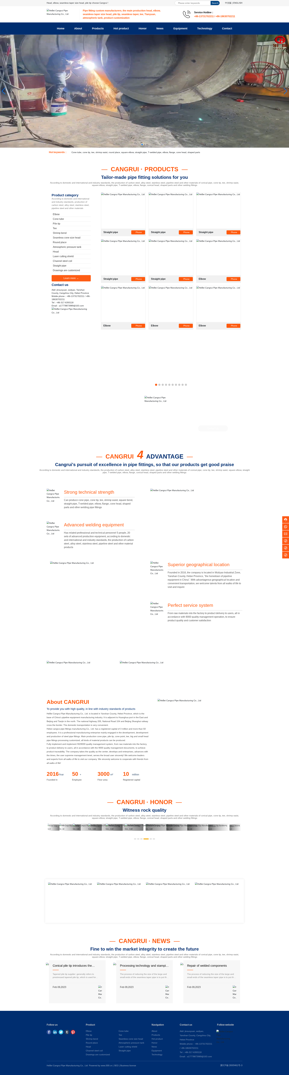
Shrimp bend (92, 1039)
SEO (116, 1065)
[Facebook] (49, 1032)
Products (156, 1035)
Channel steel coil (94, 1050)
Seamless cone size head (131, 1039)
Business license (128, 1065)
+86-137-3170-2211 (213, 415)
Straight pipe (110, 232)
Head (88, 1046)
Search (215, 3)
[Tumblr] (67, 1032)
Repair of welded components (207, 965)
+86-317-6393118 (64, 302)
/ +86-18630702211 (224, 16)
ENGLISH (237, 3)
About (154, 1031)
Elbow (202, 279)
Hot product (157, 1039)
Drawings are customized (98, 1054)
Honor (154, 1043)
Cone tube (124, 1031)
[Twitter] (61, 1032)
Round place (92, 1043)
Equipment (157, 1050)
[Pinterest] (73, 1032)
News (154, 1046)
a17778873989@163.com (71, 305)
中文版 (228, 3)
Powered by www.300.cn (100, 1065)
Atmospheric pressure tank (131, 1043)
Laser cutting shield (128, 1046)
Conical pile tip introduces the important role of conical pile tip (73, 967)
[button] (142, 144)
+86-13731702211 (204, 16)
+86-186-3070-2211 (213, 421)
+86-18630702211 (189, 1048)
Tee (120, 1035)
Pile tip (89, 1035)
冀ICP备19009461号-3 (231, 1065)
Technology (157, 1054)
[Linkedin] (55, 1032)
